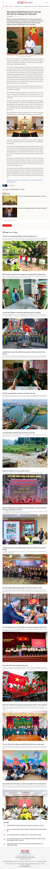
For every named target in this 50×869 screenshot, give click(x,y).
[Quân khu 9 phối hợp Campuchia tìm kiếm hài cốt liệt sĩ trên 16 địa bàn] (25, 726)
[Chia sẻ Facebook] (3, 185)
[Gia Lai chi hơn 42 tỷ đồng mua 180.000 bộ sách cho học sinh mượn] (25, 765)
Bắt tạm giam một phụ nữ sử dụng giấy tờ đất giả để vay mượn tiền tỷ (24, 274)
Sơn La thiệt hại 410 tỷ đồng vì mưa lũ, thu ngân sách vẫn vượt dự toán (24, 784)
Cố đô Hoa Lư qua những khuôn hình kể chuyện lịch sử (19, 236)
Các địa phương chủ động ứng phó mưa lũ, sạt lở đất (18, 433)
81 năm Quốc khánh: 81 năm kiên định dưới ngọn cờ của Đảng (21, 312)
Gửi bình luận (7, 225)
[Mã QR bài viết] (13, 185)
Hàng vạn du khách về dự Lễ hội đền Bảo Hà (15, 471)
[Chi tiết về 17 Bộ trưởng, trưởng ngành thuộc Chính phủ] (9, 200)
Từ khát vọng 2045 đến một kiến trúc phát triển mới (18, 393)
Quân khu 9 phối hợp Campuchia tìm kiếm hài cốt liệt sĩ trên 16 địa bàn (24, 705)
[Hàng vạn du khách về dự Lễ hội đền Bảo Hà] (25, 489)
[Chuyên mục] (3, 2)
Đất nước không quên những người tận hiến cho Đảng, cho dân (22, 588)
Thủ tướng (6, 189)
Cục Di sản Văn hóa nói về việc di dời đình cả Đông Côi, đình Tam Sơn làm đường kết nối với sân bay (26, 839)
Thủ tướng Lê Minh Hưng (14, 189)
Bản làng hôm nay (27, 6)
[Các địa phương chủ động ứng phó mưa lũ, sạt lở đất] (25, 452)
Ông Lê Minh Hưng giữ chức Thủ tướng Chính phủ (32, 208)
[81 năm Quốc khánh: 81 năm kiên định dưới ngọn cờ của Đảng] (25, 333)
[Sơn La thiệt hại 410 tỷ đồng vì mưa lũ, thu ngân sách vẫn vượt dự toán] (25, 805)
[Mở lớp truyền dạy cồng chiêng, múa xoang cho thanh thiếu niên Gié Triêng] (25, 569)
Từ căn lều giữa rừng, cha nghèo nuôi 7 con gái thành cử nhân (24, 835)
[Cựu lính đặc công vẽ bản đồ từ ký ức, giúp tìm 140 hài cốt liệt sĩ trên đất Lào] (25, 375)
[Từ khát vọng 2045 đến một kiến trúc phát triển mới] (25, 414)
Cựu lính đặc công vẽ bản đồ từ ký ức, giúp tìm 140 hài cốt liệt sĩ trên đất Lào (23, 353)
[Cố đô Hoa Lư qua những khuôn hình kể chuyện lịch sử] (25, 256)
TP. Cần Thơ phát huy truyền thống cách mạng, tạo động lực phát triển (24, 627)
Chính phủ (22, 189)
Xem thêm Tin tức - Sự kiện (9, 232)
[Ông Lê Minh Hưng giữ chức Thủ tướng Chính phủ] (9, 212)
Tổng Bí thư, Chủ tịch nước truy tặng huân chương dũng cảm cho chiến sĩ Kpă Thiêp (25, 844)
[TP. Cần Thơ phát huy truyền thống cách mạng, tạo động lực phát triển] (25, 647)
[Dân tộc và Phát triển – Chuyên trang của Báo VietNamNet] (20, 2)
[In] (11, 185)
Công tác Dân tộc (9, 6)
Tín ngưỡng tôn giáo (18, 6)
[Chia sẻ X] (6, 185)
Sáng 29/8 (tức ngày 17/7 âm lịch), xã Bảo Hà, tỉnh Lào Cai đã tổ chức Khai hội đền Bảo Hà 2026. (22, 473)
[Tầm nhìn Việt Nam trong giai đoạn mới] (25, 686)
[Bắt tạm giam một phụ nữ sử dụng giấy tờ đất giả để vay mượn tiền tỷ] (25, 294)
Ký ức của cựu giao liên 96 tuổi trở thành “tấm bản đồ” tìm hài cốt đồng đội (26, 830)
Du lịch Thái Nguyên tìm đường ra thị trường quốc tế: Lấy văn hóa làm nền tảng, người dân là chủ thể (24, 508)
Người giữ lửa (41, 6)
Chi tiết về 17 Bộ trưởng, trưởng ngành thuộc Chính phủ (32, 196)
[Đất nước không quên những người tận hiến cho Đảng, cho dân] (25, 609)
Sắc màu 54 (35, 6)
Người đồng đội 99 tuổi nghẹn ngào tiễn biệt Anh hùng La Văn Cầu (25, 825)
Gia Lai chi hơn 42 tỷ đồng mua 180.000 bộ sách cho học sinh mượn (23, 744)
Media (46, 6)
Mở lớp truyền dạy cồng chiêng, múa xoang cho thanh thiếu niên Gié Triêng (24, 548)
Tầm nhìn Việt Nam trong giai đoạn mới (15, 665)
